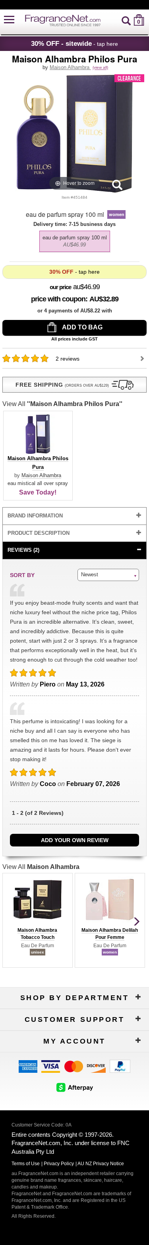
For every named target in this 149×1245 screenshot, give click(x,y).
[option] (74, 241)
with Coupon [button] (58, 299)
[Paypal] (120, 1066)
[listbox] (74, 239)
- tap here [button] (74, 43)
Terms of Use (26, 1163)
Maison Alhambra (70, 67)
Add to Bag (82, 327)
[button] (9, 20)
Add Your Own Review (74, 840)
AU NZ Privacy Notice (100, 1163)
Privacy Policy (59, 1163)
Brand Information (35, 516)
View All (62, 404)
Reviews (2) (23, 550)
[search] (126, 19)
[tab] (74, 516)
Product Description (39, 533)
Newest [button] (89, 574)
